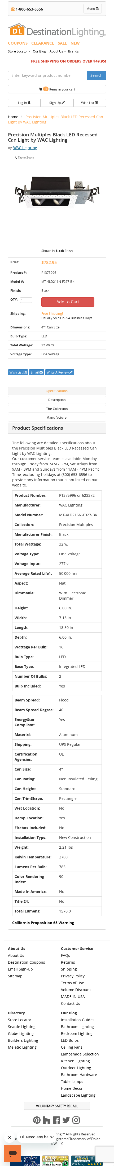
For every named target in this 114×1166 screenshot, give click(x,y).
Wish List (88, 103)
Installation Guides (77, 1019)
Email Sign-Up (20, 969)
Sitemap (15, 975)
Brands (73, 51)
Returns (68, 962)
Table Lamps (72, 1081)
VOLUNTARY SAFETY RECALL (57, 1106)
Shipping (69, 969)
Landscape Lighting (78, 1095)
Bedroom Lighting (77, 1033)
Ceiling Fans (71, 1047)
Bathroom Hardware (79, 1074)
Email (35, 372)
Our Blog (39, 51)
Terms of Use (72, 982)
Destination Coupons (26, 962)
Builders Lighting (23, 1040)
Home (13, 116)
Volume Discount (76, 989)
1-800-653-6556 (29, 9)
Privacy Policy (73, 975)
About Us (56, 51)
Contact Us (70, 1003)
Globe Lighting (21, 1033)
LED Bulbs (70, 1040)
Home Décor (72, 1088)
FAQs (65, 955)
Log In (23, 103)
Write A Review (58, 372)
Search (96, 75)
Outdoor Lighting (76, 1067)
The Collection (57, 409)
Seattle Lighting (22, 1026)
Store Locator (18, 51)
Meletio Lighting (22, 1047)
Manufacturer (57, 417)
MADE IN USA (73, 996)
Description (57, 400)
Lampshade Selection (80, 1054)
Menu (94, 9)
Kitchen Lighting (75, 1060)
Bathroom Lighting (77, 1026)
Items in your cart (60, 89)
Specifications (57, 391)
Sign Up (55, 103)
